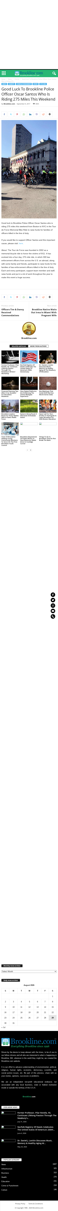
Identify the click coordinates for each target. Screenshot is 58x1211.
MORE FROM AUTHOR (38, 346)
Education (5, 1181)
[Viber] (36, 114)
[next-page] (30, 450)
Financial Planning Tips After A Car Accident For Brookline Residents (9, 393)
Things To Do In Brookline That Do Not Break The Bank (47, 438)
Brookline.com (9, 104)
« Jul (3, 1027)
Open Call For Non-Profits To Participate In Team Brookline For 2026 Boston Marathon (47, 416)
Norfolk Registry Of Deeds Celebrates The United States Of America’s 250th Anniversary (28, 368)
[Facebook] (4, 114)
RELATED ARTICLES (19, 346)
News (10, 79)
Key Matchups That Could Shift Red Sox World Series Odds (46, 393)
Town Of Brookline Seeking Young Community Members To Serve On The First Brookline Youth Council (9, 441)
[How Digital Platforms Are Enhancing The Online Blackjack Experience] (29, 383)
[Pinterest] (17, 114)
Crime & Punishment (24, 84)
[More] (50, 114)
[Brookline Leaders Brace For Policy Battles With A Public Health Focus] (10, 406)
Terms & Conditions (35, 1204)
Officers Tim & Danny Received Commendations (12, 312)
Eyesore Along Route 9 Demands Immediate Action (28, 415)
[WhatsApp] (23, 114)
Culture (4, 1190)
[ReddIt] (43, 114)
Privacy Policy (20, 1204)
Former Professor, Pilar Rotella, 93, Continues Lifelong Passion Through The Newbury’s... (36, 1115)
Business (5, 1173)
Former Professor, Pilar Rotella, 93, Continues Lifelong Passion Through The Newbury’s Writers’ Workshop (10, 369)
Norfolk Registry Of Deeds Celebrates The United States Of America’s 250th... (36, 1128)
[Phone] (53, 616)
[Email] (53, 611)
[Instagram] (53, 605)
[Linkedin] (30, 114)
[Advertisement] (29, 4)
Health (4, 1177)
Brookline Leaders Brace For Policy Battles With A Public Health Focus (10, 416)
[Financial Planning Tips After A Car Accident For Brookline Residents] (10, 383)
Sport (36, 84)
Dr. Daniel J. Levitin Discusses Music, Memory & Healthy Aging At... (34, 1142)
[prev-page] (27, 450)
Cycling (43, 84)
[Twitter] (53, 600)
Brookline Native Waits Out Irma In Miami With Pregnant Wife (44, 312)
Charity (16, 79)
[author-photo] (29, 328)
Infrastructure (6, 1169)
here (21, 243)
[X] (11, 114)
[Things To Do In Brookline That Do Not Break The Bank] (48, 428)
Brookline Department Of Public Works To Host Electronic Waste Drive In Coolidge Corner (28, 440)
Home (3, 79)
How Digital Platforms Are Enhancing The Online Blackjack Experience (28, 393)
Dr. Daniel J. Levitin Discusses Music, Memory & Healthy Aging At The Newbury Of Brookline (47, 368)
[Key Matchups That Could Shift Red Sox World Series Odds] (48, 383)
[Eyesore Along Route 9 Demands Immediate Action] (29, 406)
